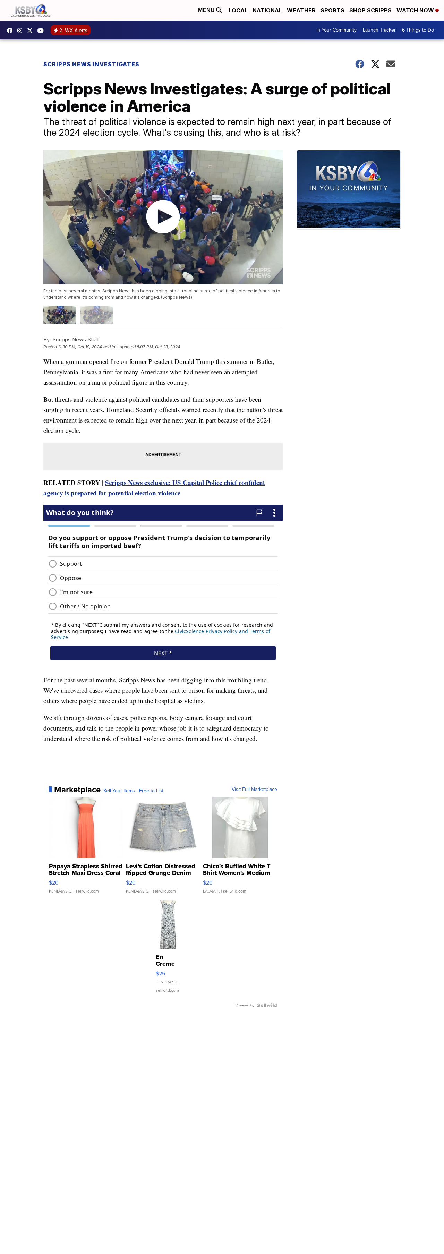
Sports (332, 10)
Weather (301, 10)
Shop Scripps (370, 10)
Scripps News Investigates (91, 64)
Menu (207, 10)
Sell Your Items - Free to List (133, 790)
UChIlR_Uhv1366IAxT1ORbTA (42, 30)
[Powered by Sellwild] (267, 1005)
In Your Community (336, 30)
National (267, 10)
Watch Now (415, 10)
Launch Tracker (379, 30)
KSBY (31, 30)
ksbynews (11, 30)
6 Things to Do (418, 30)
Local (238, 10)
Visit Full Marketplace (254, 789)
